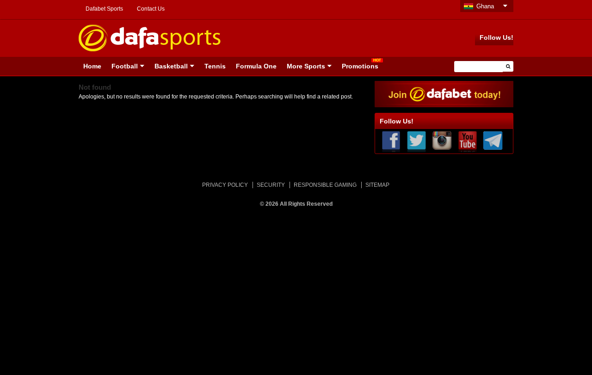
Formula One (256, 66)
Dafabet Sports (104, 9)
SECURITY (271, 185)
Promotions (360, 66)
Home (92, 66)
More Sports (306, 66)
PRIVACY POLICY (225, 185)
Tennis (215, 66)
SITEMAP (377, 185)
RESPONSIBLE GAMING (325, 185)
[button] (508, 66)
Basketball (171, 66)
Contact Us (151, 9)
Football (124, 66)
